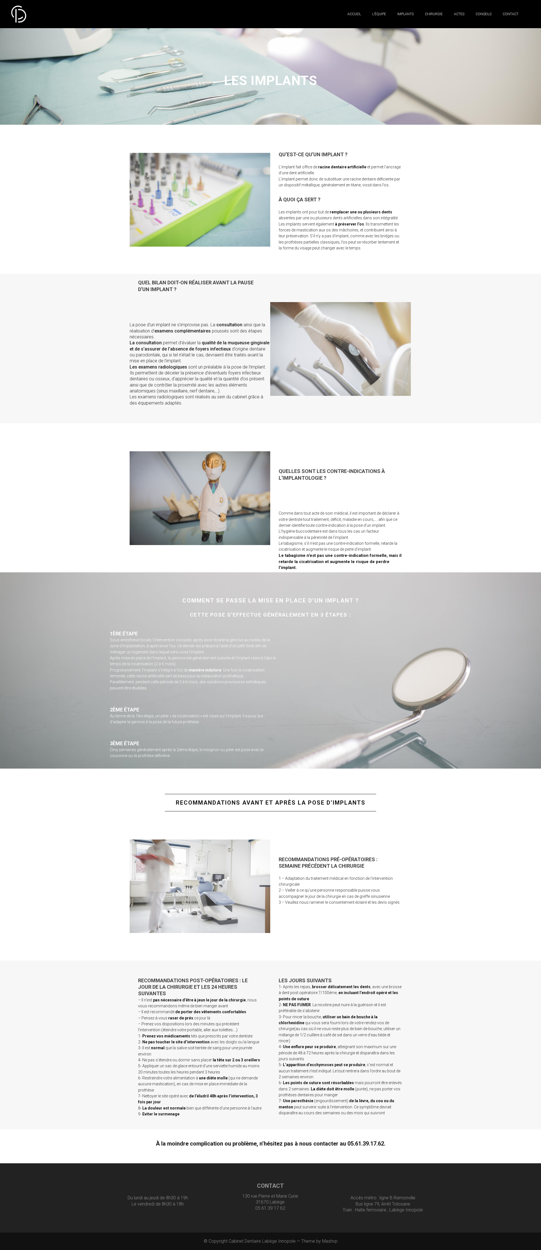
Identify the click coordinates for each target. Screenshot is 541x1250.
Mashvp (330, 1241)
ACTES (459, 14)
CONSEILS (483, 14)
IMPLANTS (405, 14)
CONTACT (510, 14)
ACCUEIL (354, 14)
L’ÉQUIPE (379, 14)
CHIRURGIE (434, 14)
